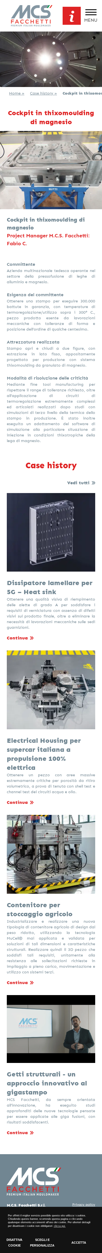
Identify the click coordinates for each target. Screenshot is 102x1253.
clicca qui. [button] (60, 1226)
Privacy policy (83, 1205)
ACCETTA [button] (78, 1242)
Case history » (43, 93)
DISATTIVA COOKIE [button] (14, 1242)
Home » (16, 93)
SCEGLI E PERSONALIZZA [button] (42, 1242)
